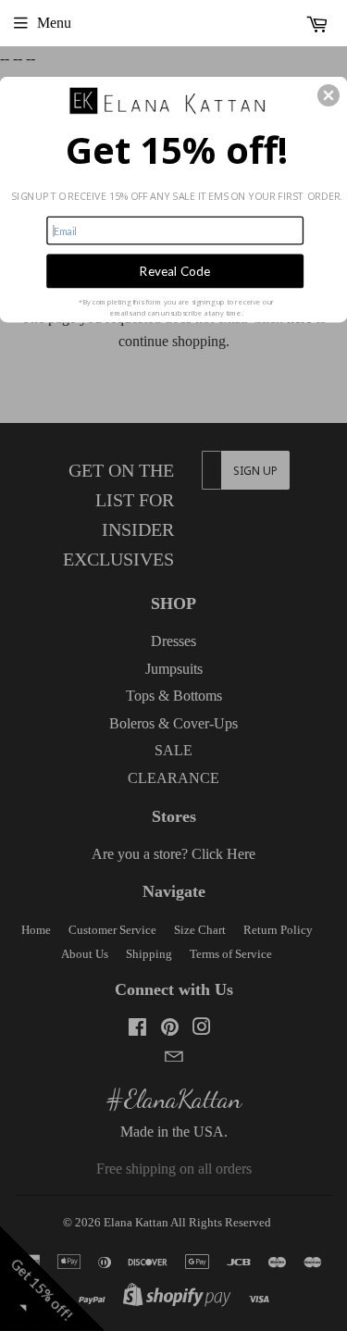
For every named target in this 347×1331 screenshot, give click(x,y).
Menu (54, 23)
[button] (328, 95)
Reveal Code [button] (175, 270)
